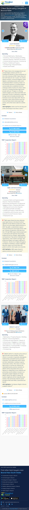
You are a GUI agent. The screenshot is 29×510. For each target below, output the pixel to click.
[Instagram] (6, 504)
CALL (6, 40)
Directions (19, 49)
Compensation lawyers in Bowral (9, 475)
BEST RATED (3, 6)
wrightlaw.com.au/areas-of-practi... (12, 403)
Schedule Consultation (10, 118)
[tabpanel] (14, 31)
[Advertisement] (14, 451)
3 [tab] (15, 181)
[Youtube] (9, 504)
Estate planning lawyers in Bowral (10, 482)
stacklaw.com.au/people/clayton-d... (13, 125)
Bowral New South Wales (11, 473)
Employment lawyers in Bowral (9, 480)
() (18, 45)
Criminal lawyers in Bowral (8, 477)
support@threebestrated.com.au (12, 502)
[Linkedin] (12, 504)
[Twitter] (4, 504)
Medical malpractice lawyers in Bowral (11, 486)
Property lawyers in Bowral (8, 488)
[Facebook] (1, 504)
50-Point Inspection (9, 15)
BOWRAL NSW (10, 6)
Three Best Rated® (14, 508)
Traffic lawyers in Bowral (7, 490)
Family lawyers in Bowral (8, 484)
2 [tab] (14, 181)
